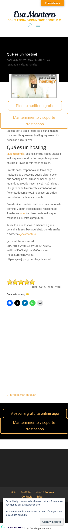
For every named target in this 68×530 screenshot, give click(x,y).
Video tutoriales (28, 64)
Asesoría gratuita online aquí (35, 413)
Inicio (13, 492)
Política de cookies (37, 515)
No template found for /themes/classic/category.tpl (29, 347)
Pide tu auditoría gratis (35, 105)
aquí (22, 213)
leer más (15, 326)
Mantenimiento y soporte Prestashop (34, 120)
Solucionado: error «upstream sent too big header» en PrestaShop (34, 321)
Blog (39, 496)
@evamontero (27, 234)
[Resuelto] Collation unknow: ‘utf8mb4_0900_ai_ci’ (30, 373)
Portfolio (26, 492)
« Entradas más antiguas (21, 394)
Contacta (27, 496)
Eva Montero (18, 60)
